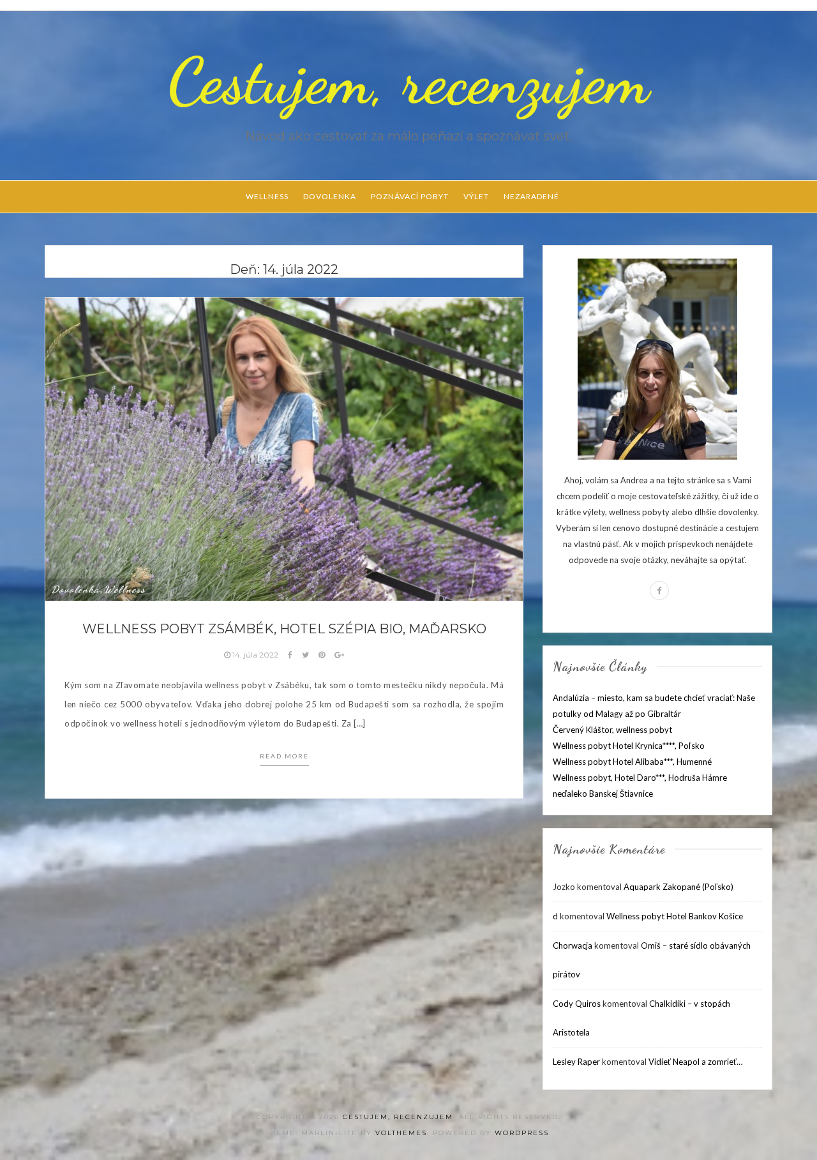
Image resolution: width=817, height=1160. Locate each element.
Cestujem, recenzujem (408, 81)
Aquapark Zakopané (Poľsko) (678, 887)
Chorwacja (572, 945)
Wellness (267, 196)
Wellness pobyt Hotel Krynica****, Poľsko (629, 746)
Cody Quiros (577, 1003)
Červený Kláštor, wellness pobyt (612, 730)
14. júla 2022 (255, 654)
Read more (284, 756)
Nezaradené (531, 196)
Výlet (476, 196)
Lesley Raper (576, 1062)
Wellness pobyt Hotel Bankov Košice (674, 916)
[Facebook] (659, 590)
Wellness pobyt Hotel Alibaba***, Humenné (632, 762)
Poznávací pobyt (410, 196)
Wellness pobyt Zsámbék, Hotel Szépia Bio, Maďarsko (284, 628)
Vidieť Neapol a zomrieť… (695, 1062)
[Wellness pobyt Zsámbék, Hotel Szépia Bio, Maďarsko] (284, 448)
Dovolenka (329, 196)
